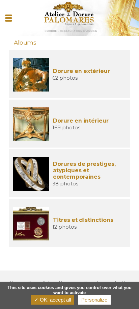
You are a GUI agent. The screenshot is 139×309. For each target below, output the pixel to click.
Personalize (94, 300)
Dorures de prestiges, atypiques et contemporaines (84, 170)
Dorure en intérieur (81, 121)
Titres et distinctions (83, 220)
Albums (25, 42)
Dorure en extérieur (81, 71)
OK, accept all (54, 300)
